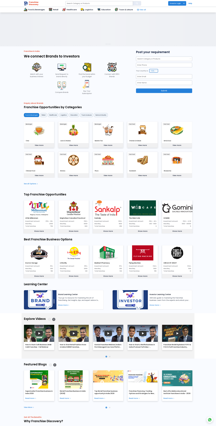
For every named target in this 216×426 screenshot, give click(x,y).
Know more (39, 231)
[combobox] (137, 58)
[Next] (53, 319)
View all (143, 10)
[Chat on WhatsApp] (210, 420)
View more (39, 145)
